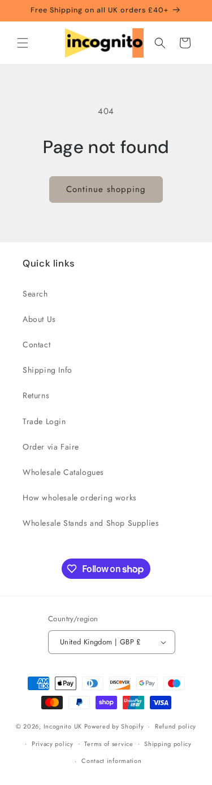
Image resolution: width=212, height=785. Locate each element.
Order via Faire (51, 446)
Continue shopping (106, 189)
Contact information (111, 760)
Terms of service (108, 743)
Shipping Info (47, 370)
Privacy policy (52, 743)
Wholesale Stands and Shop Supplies (91, 523)
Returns (36, 395)
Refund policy (175, 726)
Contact (36, 344)
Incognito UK (63, 726)
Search (35, 293)
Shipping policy (168, 743)
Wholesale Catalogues (63, 472)
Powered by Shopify (114, 726)
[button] (22, 42)
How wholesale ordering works (80, 497)
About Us (39, 319)
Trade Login (44, 421)
